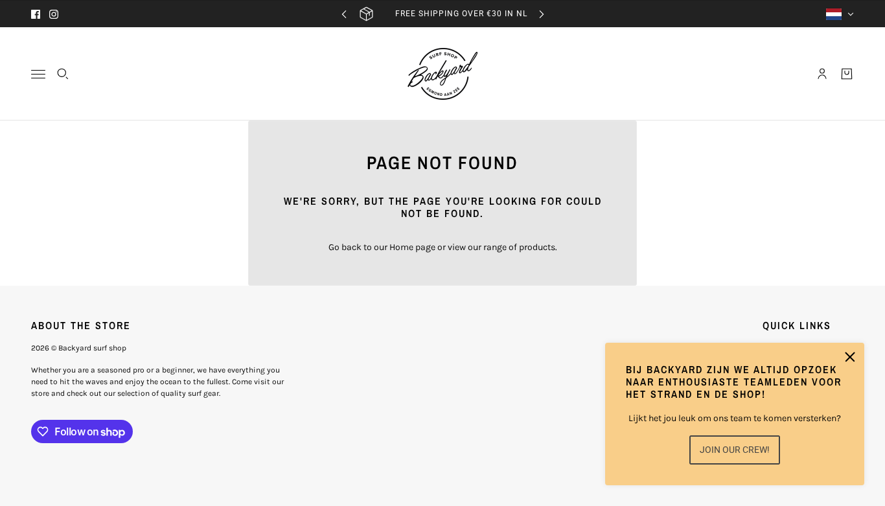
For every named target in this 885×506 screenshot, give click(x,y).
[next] (542, 14)
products (537, 247)
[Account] (822, 74)
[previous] (344, 14)
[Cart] (847, 74)
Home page (412, 247)
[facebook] (36, 14)
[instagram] (54, 14)
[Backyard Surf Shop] (442, 74)
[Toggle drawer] (38, 74)
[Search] (63, 74)
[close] (850, 357)
